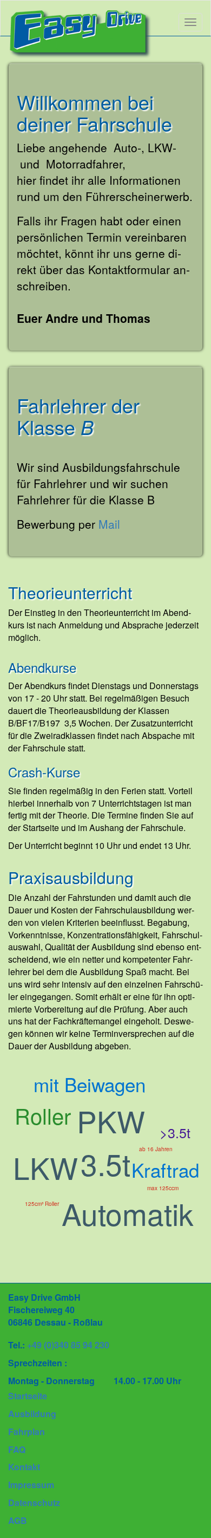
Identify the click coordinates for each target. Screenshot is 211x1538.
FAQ (16, 1449)
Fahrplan (26, 1431)
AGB (17, 1520)
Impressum (31, 1484)
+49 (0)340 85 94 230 (68, 1345)
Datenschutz (34, 1502)
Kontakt (24, 1467)
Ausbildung (32, 1413)
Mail (109, 524)
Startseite (27, 1396)
